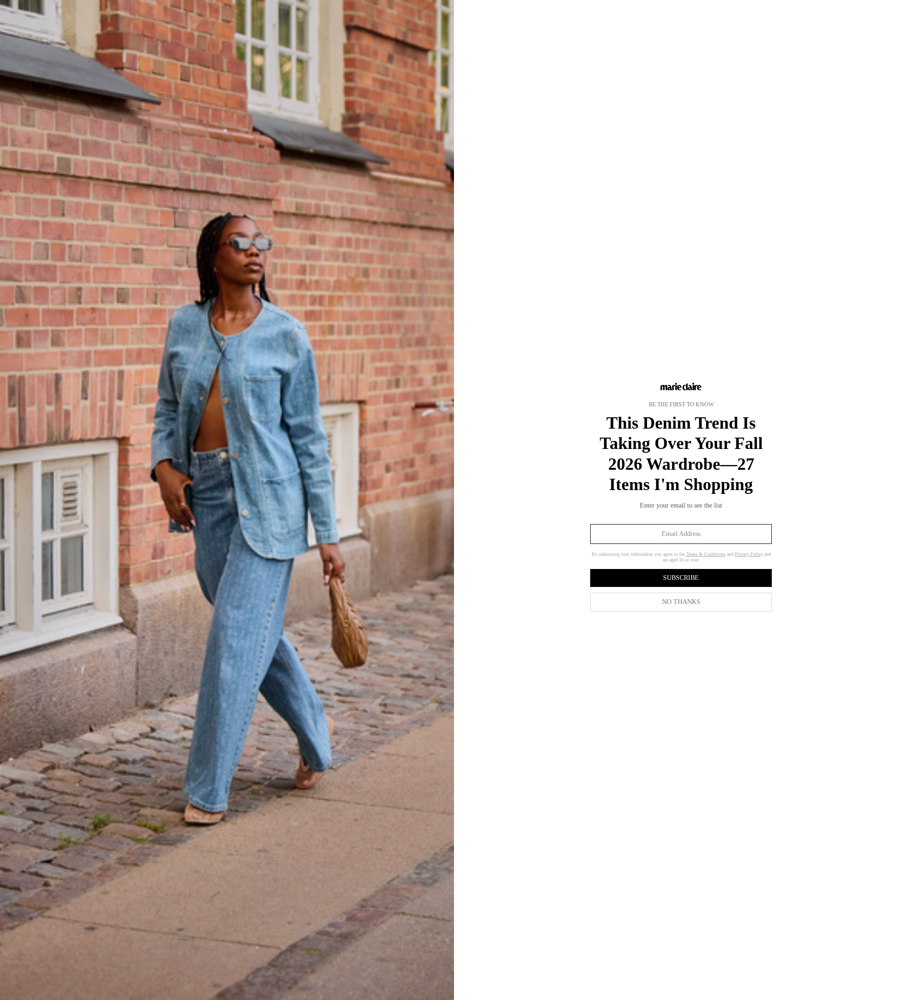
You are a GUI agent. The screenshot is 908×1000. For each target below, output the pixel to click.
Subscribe (681, 577)
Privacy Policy (749, 554)
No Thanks (681, 601)
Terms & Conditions (705, 554)
